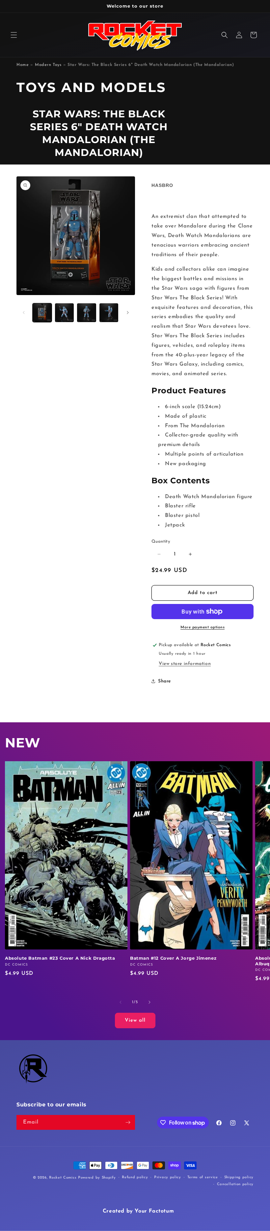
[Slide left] (23, 312)
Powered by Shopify (97, 1178)
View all (135, 1020)
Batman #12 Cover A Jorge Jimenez (173, 958)
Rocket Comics (62, 1178)
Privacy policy (167, 1177)
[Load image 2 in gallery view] (64, 312)
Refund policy (135, 1177)
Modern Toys (48, 65)
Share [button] (164, 681)
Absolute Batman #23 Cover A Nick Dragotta (60, 958)
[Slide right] (128, 312)
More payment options (202, 627)
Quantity (160, 541)
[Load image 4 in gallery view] (109, 312)
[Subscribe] (128, 1122)
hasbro (162, 185)
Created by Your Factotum (138, 1211)
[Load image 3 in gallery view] (86, 312)
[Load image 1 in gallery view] (42, 312)
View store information (185, 663)
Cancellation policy (235, 1184)
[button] (14, 35)
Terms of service (202, 1177)
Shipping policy (239, 1177)
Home (22, 65)
